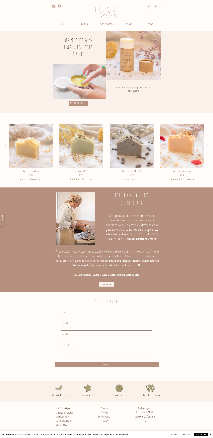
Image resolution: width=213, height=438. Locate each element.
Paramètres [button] (175, 434)
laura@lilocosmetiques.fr (64, 421)
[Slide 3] (104, 107)
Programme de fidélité (144, 412)
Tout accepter (201, 434)
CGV (144, 420)
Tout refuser (186, 434)
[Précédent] (10, 72)
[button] (150, 7)
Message (66, 344)
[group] (106, 152)
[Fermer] (210, 434)
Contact (105, 420)
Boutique (104, 412)
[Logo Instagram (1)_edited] (54, 6)
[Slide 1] (108, 107)
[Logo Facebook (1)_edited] (59, 6)
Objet (65, 333)
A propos (104, 408)
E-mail (65, 323)
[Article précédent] (5, 145)
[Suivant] (203, 72)
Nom (64, 312)
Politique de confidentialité (144, 416)
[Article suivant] (207, 145)
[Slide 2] (106, 107)
